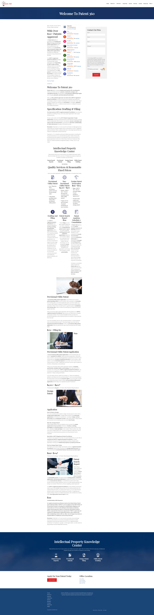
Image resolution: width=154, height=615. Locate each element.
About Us (112, 3)
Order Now (125, 3)
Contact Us (49, 83)
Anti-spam (105, 610)
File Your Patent (50, 81)
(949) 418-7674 (82, 582)
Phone (88, 37)
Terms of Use (95, 610)
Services (118, 3)
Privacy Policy (100, 610)
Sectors (130, 3)
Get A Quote (52, 580)
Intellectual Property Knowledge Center (77, 543)
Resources (145, 3)
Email (88, 41)
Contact (140, 3)
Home (107, 3)
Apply (48, 606)
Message (89, 46)
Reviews (135, 3)
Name (88, 32)
